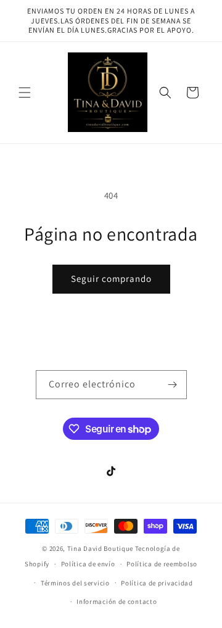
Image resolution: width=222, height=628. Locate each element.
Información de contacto (116, 601)
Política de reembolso (161, 564)
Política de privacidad (156, 583)
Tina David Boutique (101, 548)
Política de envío (88, 564)
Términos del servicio (75, 583)
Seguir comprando (111, 278)
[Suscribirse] (172, 384)
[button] (24, 92)
